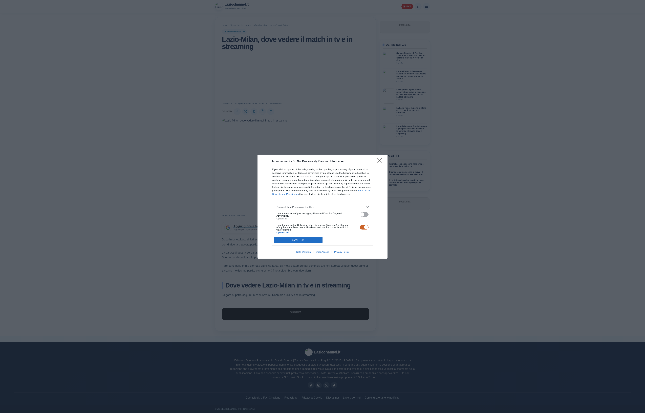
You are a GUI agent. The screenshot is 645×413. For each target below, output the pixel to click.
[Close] (380, 161)
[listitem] (322, 207)
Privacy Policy (341, 252)
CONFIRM (298, 240)
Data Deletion (303, 252)
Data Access (322, 252)
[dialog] (322, 206)
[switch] (364, 214)
